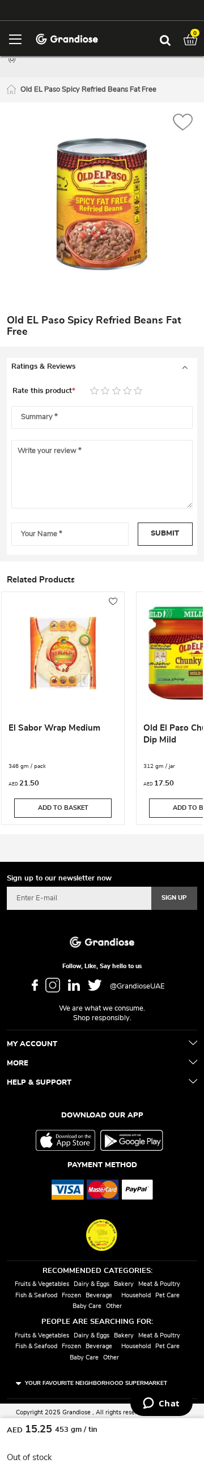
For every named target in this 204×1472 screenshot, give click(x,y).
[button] (183, 123)
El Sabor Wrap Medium (54, 728)
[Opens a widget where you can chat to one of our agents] (161, 1404)
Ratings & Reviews (43, 366)
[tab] (102, 367)
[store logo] (66, 38)
